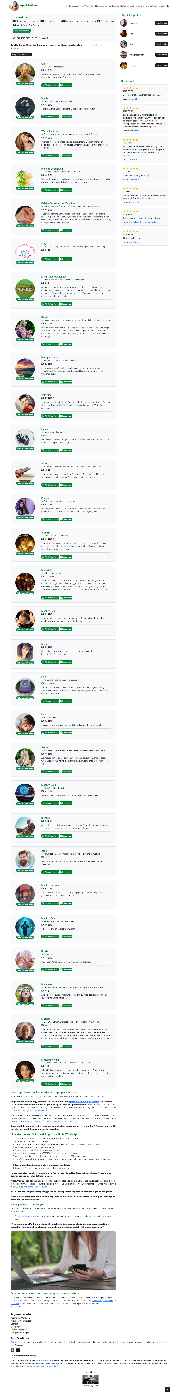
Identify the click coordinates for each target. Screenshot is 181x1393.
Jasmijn (136, 202)
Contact (14, 1324)
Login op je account (53, 21)
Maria (136, 130)
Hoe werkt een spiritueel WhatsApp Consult (114, 6)
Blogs (161, 6)
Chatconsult (108, 1300)
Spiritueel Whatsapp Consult (84, 1101)
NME (96, 1385)
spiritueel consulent (31, 1216)
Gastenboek (151, 6)
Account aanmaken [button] (21, 31)
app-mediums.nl (46, 1360)
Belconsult (97, 1300)
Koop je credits (107, 21)
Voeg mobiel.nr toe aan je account (81, 21)
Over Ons (140, 6)
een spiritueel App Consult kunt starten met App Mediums (52, 1121)
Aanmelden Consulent (20, 1318)
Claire (135, 99)
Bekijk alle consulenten (21, 54)
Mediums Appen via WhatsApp (79, 6)
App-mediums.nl (18, 1342)
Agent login (90, 1372)
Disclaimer (15, 1327)
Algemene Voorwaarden (36, 1110)
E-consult (15, 1303)
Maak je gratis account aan (28, 21)
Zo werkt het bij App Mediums (34, 1187)
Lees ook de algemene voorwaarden (40, 1366)
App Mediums (29, 5)
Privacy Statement (19, 1329)
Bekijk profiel (161, 23)
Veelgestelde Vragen (20, 1332)
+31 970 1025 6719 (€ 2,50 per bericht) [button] (30, 38)
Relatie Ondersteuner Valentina (146, 222)
